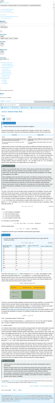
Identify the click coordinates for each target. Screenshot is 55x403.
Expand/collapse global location (53, 107)
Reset (2, 36)
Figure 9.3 (16, 273)
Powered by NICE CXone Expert (20, 395)
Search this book (3, 22)
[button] (5, 81)
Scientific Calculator (7, 72)
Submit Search (4, 27)
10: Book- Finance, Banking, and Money (41, 107)
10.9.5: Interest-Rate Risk (13, 380)
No (21, 390)
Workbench (16, 107)
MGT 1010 (25, 107)
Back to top (3, 385)
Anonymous (34, 382)
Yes (16, 390)
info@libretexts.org (16, 401)
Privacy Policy (23, 399)
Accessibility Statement (40, 399)
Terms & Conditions (31, 399)
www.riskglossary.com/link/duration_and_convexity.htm (21, 309)
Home (7, 107)
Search (3, 105)
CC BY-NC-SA (4, 382)
